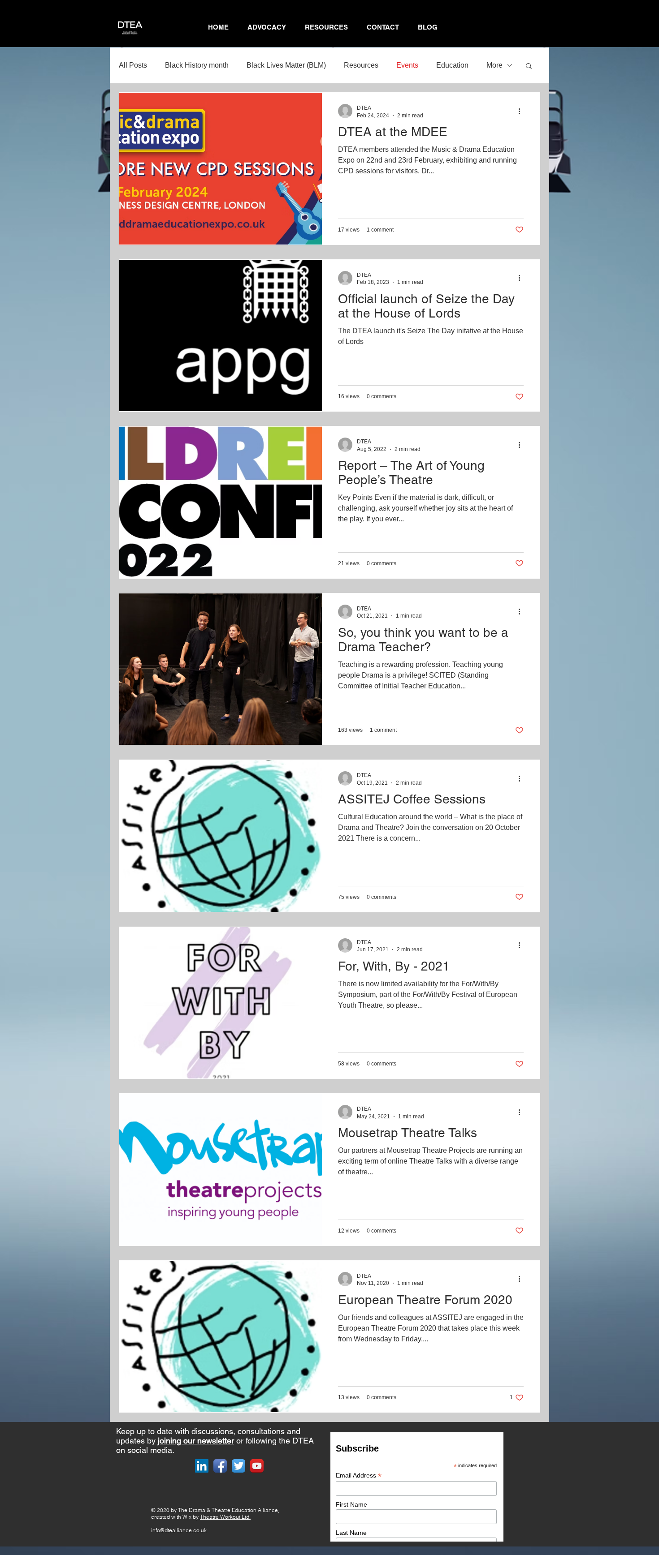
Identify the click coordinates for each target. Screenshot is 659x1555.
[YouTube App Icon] (257, 1466)
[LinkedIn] (201, 1466)
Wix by (191, 1516)
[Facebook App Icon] (220, 1466)
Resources (361, 65)
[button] (529, 66)
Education (452, 65)
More (494, 65)
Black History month (197, 65)
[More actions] (522, 111)
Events (407, 65)
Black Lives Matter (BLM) (286, 65)
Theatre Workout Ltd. (225, 1516)
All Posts (133, 65)
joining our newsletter (196, 1440)
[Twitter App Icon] (238, 1466)
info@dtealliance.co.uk (179, 1530)
